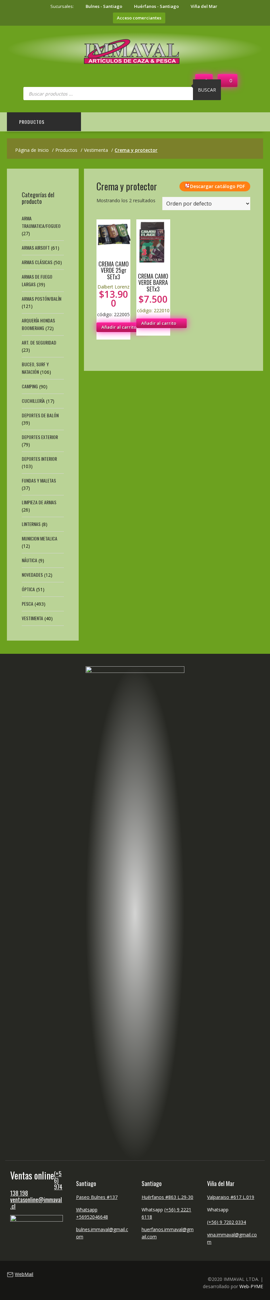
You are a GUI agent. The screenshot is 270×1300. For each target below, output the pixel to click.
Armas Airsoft (36, 247)
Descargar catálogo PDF (217, 186)
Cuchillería (33, 400)
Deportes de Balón (40, 415)
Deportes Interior (39, 458)
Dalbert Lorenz (113, 287)
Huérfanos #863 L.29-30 (167, 1197)
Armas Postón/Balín (41, 298)
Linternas (31, 523)
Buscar (207, 90)
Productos (31, 121)
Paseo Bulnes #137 (97, 1197)
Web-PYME (251, 1286)
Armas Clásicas (37, 262)
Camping (30, 386)
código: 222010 (153, 293)
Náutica (29, 560)
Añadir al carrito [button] (118, 327)
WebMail (24, 1274)
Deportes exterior (40, 436)
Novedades (32, 574)
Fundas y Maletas (39, 480)
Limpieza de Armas (39, 502)
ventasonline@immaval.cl (36, 1202)
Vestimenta (32, 618)
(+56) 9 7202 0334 (226, 1222)
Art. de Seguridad (39, 342)
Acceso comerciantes (139, 18)
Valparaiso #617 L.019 (230, 1197)
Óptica (28, 589)
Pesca (27, 603)
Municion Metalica (39, 538)
